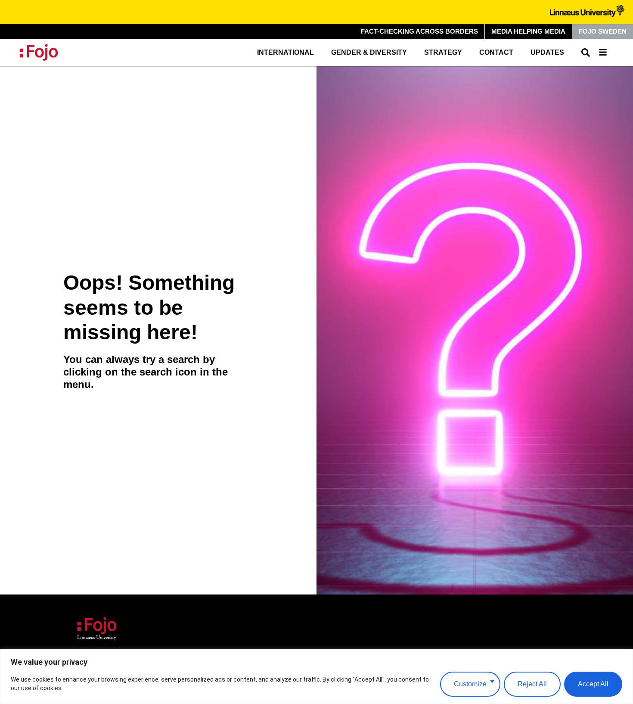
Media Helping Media (528, 31)
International (285, 52)
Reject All (532, 684)
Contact (496, 52)
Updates (547, 52)
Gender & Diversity (369, 52)
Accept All (593, 684)
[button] (585, 52)
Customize (470, 684)
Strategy (443, 52)
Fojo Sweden (603, 31)
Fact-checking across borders (419, 31)
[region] (316, 676)
